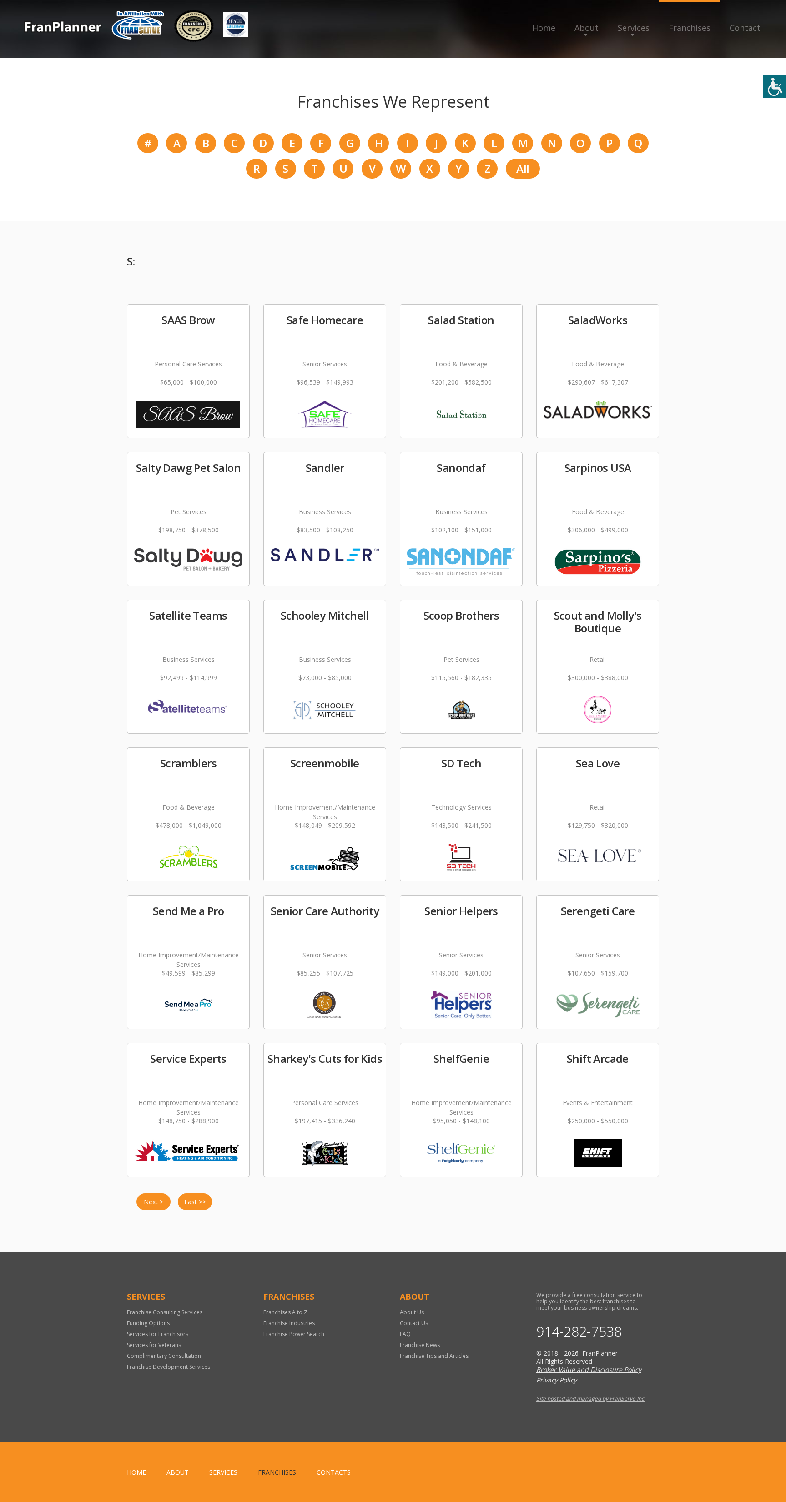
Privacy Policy (556, 1380)
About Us (412, 1312)
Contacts (334, 1472)
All (522, 168)
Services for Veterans (154, 1345)
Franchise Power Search (293, 1334)
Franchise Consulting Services (164, 1312)
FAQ (405, 1334)
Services (634, 27)
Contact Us (414, 1323)
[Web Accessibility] (774, 86)
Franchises (689, 27)
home (136, 1472)
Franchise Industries (289, 1323)
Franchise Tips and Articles (434, 1356)
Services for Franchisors (157, 1334)
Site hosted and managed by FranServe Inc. (590, 1398)
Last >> (195, 1201)
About (586, 27)
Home (543, 27)
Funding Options (148, 1323)
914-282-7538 (579, 1331)
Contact (745, 27)
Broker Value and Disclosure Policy (588, 1369)
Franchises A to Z (285, 1312)
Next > (153, 1201)
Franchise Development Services (168, 1367)
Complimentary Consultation (164, 1356)
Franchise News (420, 1345)
